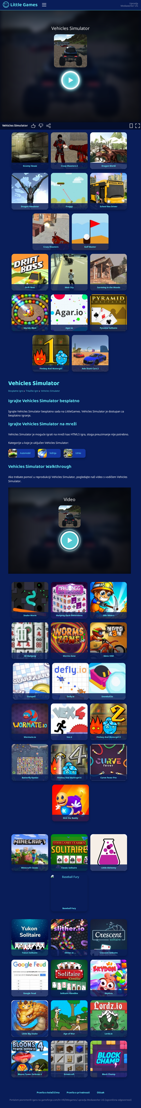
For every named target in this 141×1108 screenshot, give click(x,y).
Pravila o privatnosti (78, 1092)
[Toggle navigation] (44, 4)
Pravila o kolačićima (48, 1092)
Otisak (100, 1092)
